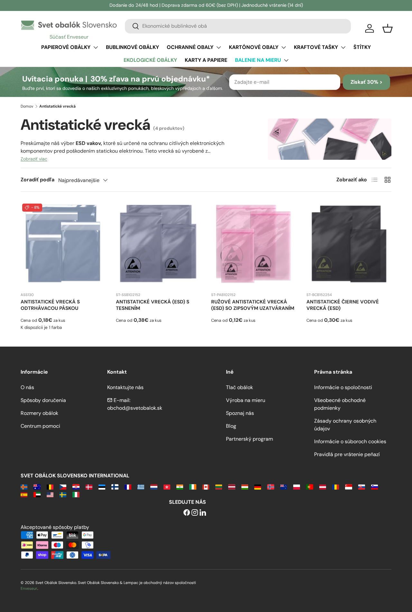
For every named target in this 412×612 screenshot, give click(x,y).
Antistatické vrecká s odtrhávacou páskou (50, 305)
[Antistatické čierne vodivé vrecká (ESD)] (348, 244)
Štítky (362, 47)
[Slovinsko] (374, 486)
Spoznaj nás (240, 413)
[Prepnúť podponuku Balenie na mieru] (286, 60)
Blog (231, 426)
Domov (27, 106)
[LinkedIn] (203, 513)
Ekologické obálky (150, 60)
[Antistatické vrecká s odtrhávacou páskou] (63, 244)
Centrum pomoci (40, 426)
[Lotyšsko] (231, 486)
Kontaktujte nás (125, 387)
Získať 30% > (366, 82)
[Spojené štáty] (50, 494)
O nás (27, 387)
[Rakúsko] (322, 486)
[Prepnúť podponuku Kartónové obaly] (283, 47)
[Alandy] (24, 486)
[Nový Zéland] (283, 486)
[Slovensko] (361, 486)
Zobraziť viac (34, 159)
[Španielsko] (24, 494)
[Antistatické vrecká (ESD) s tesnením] (158, 244)
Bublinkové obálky (132, 47)
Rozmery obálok (39, 413)
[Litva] (218, 486)
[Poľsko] (296, 486)
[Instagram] (195, 513)
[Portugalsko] (309, 486)
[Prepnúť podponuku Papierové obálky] (95, 47)
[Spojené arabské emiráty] (36, 494)
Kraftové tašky (316, 47)
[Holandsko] (153, 486)
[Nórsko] (270, 486)
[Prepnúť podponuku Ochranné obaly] (218, 47)
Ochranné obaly (190, 47)
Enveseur (29, 588)
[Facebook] (186, 513)
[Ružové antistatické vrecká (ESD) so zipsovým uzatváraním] (253, 244)
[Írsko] (192, 486)
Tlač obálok (239, 387)
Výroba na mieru (245, 400)
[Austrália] (36, 486)
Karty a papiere (206, 60)
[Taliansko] (75, 494)
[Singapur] (348, 486)
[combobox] (238, 26)
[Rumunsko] (335, 486)
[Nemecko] (257, 486)
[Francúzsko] (128, 486)
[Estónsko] (101, 486)
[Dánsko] (89, 486)
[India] (179, 486)
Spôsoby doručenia (43, 400)
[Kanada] (205, 486)
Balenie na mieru (258, 60)
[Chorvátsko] (75, 486)
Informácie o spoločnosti (343, 387)
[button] (387, 28)
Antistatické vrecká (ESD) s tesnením (152, 305)
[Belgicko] (50, 486)
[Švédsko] (63, 494)
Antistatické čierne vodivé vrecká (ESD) (342, 305)
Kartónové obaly (253, 47)
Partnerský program (249, 438)
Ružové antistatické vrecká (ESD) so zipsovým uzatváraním (252, 305)
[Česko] (63, 486)
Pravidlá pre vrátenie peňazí (347, 454)
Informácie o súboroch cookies (350, 441)
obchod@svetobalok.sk (134, 408)
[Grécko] (140, 486)
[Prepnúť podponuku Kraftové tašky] (343, 47)
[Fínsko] (114, 486)
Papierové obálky (65, 47)
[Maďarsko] (244, 486)
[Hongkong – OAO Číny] (167, 486)
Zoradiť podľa (37, 179)
